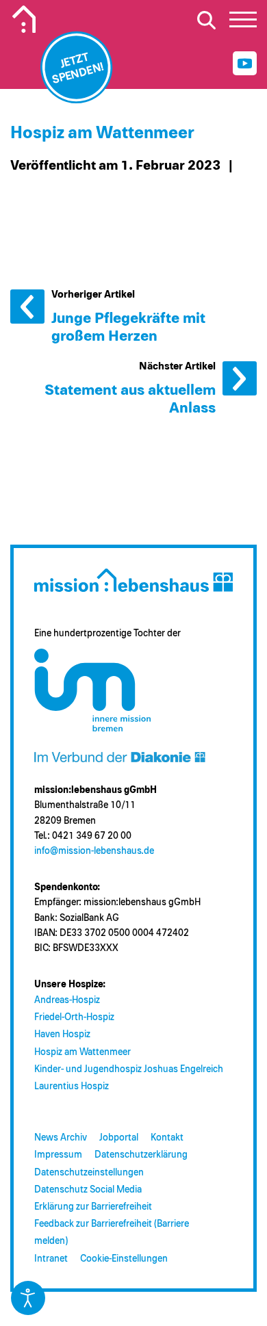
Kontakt (167, 1138)
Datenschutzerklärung (141, 1155)
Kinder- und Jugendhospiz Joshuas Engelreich (128, 1069)
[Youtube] (245, 63)
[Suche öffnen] (206, 20)
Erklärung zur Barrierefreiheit (93, 1207)
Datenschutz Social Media (88, 1190)
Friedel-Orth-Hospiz (74, 1017)
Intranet (51, 1259)
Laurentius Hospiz (71, 1086)
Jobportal (118, 1138)
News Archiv (60, 1138)
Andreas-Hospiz (67, 1000)
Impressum (58, 1155)
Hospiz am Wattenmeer (82, 1052)
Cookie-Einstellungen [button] (124, 1259)
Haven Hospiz (62, 1034)
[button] (243, 23)
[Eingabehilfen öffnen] (28, 1298)
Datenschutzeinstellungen (89, 1173)
